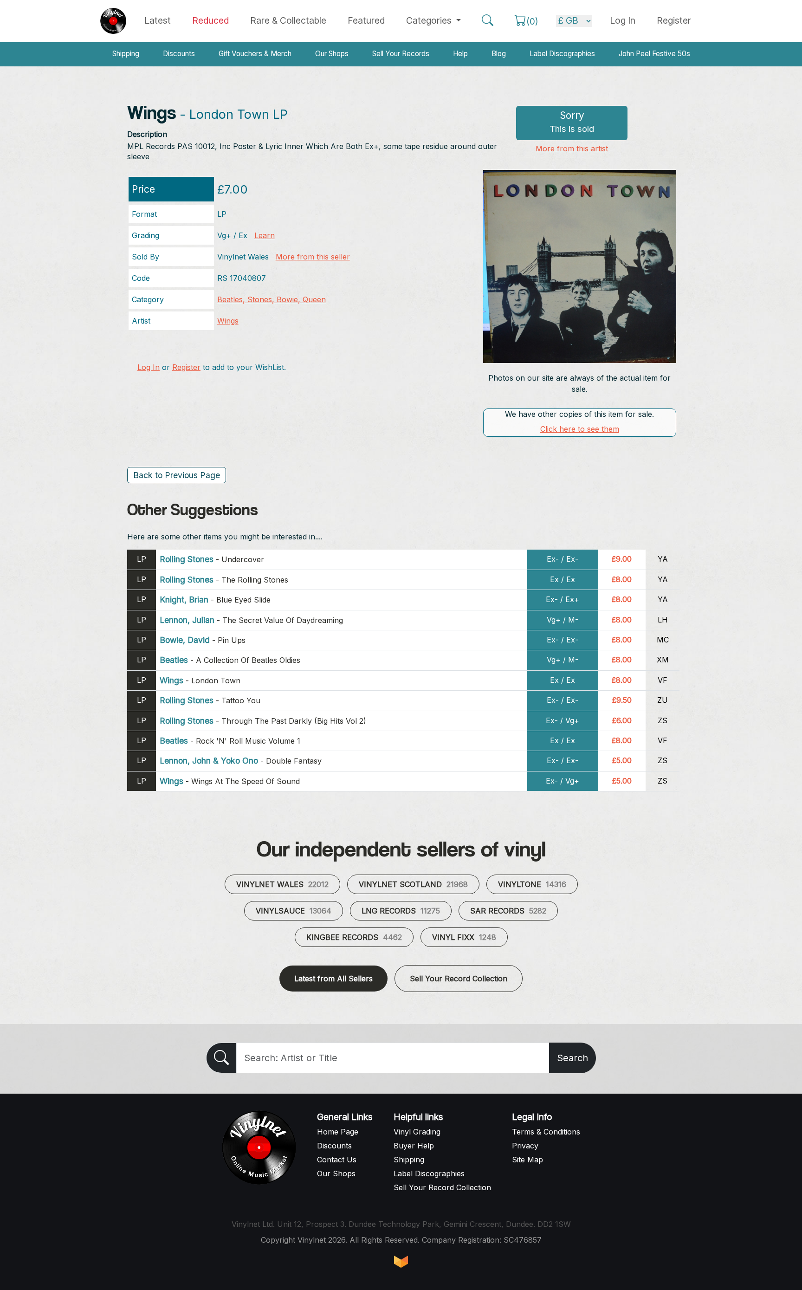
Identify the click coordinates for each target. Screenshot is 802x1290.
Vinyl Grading (417, 1131)
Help (460, 53)
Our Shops (332, 53)
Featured (366, 20)
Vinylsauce (293, 910)
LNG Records (401, 910)
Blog (499, 53)
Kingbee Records (354, 937)
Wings (228, 320)
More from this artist (572, 148)
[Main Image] (580, 265)
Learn (264, 235)
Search (572, 1057)
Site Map (527, 1159)
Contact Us (336, 1159)
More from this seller (313, 256)
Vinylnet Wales (282, 884)
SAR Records (508, 910)
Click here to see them (579, 429)
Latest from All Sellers (333, 978)
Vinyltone (532, 884)
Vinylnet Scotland (413, 884)
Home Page (337, 1131)
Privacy (525, 1145)
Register (674, 20)
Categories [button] (430, 20)
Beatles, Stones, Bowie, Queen (271, 299)
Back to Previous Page (176, 475)
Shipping (125, 53)
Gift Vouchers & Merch (255, 53)
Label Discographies (562, 53)
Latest (157, 20)
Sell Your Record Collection (458, 978)
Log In (148, 367)
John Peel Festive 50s (654, 53)
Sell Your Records (400, 53)
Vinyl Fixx (464, 937)
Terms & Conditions (546, 1131)
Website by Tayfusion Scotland (401, 1262)
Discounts (179, 53)
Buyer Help (414, 1145)
